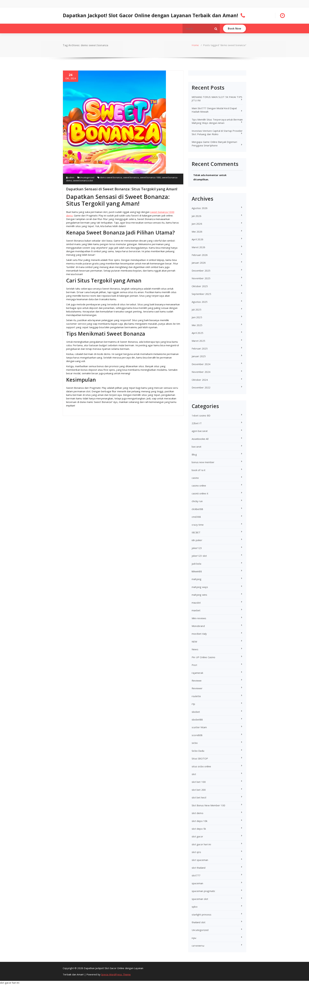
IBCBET (196, 532)
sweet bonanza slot (83, 180)
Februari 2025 (200, 348)
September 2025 (201, 293)
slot (194, 774)
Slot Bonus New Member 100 (208, 805)
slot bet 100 (199, 781)
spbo (194, 906)
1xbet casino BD (201, 415)
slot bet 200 (199, 789)
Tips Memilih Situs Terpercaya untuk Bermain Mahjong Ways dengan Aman (217, 121)
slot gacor (197, 836)
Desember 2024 (201, 364)
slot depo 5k (199, 828)
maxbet (196, 610)
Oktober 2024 (200, 379)
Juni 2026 (197, 223)
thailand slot (199, 922)
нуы (194, 937)
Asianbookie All (200, 438)
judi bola (196, 563)
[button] (216, 28)
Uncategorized (87, 177)
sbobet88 (197, 719)
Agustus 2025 (199, 301)
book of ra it (199, 470)
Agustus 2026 (199, 208)
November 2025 (201, 278)
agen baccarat (200, 431)
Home (195, 45)
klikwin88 (197, 571)
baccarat (196, 446)
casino (195, 477)
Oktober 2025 (200, 286)
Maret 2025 (198, 340)
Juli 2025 (196, 309)
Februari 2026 (200, 255)
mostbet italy (199, 633)
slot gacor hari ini (201, 844)
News (195, 649)
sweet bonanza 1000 (150, 177)
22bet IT (197, 423)
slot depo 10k (199, 821)
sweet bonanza (131, 177)
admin (71, 177)
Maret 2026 (198, 247)
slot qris (196, 852)
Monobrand (198, 626)
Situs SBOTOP (200, 758)
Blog (194, 454)
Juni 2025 (197, 317)
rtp (193, 703)
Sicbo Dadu (198, 750)
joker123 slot (199, 555)
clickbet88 (197, 509)
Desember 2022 (201, 387)
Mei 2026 (197, 231)
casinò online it (200, 493)
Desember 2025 (201, 270)
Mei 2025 (197, 325)
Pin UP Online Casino (203, 657)
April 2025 (197, 332)
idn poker (197, 540)
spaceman (197, 883)
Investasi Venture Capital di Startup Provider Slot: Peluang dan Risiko (217, 132)
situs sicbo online (201, 766)
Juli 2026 (196, 216)
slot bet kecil (199, 797)
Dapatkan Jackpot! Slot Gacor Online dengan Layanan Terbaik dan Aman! (150, 15)
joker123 (197, 548)
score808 (197, 735)
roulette (196, 696)
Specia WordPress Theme (116, 974)
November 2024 (201, 371)
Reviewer (197, 688)
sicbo (195, 742)
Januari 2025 (199, 356)
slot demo (197, 813)
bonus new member (203, 462)
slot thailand (199, 867)
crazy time (198, 524)
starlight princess (201, 914)
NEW (194, 641)
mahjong (196, 579)
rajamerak (197, 672)
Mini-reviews (199, 618)
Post (194, 665)
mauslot (196, 602)
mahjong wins (199, 594)
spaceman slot (200, 898)
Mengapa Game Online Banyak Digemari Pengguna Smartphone (214, 143)
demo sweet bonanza (111, 177)
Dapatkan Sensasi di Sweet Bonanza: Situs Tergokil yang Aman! (121, 188)
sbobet (196, 711)
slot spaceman (200, 860)
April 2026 (197, 239)
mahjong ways (200, 587)
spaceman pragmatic (203, 891)
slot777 (196, 875)
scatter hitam (199, 727)
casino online (199, 485)
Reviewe (196, 680)
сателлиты (198, 945)
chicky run (197, 501)
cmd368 (196, 516)
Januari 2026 (199, 262)
